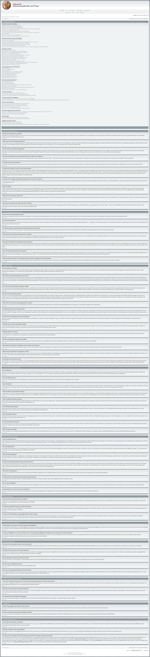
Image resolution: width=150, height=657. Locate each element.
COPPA (79, 170)
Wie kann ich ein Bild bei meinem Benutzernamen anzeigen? (16, 44)
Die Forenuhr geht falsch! (8, 40)
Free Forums (79, 653)
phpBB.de (22, 625)
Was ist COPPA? (6, 33)
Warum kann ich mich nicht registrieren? (11, 35)
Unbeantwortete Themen (6, 16)
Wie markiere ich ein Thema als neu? (11, 64)
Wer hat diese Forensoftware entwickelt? (11, 122)
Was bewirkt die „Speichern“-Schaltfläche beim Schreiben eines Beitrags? (19, 62)
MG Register (72, 10)
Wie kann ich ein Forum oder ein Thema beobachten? (14, 112)
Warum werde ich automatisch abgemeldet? (12, 27)
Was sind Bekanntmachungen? (9, 74)
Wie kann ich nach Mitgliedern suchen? (11, 107)
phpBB (74, 652)
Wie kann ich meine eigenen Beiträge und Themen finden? (16, 108)
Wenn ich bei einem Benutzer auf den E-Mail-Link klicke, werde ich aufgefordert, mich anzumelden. (25, 46)
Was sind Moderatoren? (7, 82)
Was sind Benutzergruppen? (9, 83)
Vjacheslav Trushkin (71, 653)
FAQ (73, 12)
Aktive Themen (16, 16)
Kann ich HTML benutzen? (8, 69)
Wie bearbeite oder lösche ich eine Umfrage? (12, 56)
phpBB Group (36, 623)
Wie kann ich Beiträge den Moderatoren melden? (13, 61)
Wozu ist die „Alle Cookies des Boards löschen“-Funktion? (15, 36)
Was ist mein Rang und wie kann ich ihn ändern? (13, 45)
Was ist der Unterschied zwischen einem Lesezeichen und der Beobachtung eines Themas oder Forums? (27, 111)
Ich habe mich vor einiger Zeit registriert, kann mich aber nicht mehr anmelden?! (21, 32)
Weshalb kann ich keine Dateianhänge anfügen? (13, 58)
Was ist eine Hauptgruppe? (8, 88)
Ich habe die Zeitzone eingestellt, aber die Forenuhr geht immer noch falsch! (20, 42)
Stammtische (87, 10)
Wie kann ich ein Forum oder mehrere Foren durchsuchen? (16, 103)
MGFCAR (62, 10)
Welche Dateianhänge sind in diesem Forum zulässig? (15, 117)
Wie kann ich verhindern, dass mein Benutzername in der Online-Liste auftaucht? (21, 28)
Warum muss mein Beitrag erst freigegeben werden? (14, 63)
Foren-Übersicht (5, 18)
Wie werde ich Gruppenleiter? (9, 86)
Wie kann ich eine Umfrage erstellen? (11, 53)
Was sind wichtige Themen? (8, 75)
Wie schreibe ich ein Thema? (9, 50)
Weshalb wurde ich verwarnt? (9, 59)
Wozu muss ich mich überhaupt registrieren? (12, 26)
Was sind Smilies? (6, 70)
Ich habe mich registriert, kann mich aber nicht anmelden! (15, 31)
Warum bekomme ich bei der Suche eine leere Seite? (14, 105)
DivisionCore (84, 653)
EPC (67, 10)
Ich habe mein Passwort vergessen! (10, 30)
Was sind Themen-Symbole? (9, 77)
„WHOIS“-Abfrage (107, 637)
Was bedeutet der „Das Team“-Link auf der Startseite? (14, 89)
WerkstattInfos (80, 10)
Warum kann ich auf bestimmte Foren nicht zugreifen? (14, 57)
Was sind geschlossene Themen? (10, 76)
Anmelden (82, 12)
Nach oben (4, 138)
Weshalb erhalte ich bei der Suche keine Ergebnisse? (14, 104)
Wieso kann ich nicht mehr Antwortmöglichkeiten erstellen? (16, 55)
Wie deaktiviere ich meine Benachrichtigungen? (13, 114)
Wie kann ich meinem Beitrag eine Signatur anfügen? (14, 52)
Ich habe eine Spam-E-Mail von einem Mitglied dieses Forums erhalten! (19, 95)
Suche (77, 12)
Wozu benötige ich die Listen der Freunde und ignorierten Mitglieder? (18, 98)
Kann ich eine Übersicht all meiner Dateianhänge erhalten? (16, 118)
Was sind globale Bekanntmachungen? (11, 73)
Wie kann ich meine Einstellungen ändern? (12, 39)
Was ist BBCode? (6, 68)
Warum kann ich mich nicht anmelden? (11, 25)
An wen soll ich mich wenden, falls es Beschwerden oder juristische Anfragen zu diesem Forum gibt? (25, 124)
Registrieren (68, 12)
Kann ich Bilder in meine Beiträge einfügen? (12, 71)
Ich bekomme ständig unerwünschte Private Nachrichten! (15, 94)
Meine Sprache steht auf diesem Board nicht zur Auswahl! (15, 43)
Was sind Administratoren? (8, 81)
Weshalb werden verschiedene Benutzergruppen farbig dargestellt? (18, 87)
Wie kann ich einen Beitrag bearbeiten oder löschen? (14, 51)
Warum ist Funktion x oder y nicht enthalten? (12, 123)
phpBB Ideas (71, 631)
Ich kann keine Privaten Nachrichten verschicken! (13, 93)
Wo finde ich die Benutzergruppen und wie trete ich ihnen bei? (16, 84)
